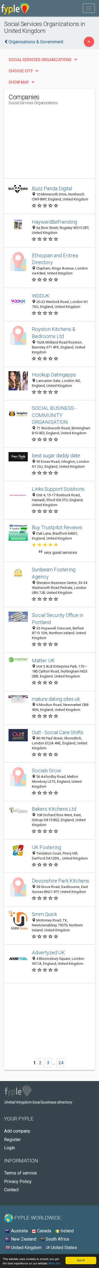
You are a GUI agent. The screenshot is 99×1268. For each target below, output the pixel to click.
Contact (11, 1189)
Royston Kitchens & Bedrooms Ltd (53, 332)
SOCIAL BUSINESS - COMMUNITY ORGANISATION (54, 415)
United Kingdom (26, 1247)
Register (12, 1139)
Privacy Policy (18, 1181)
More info (54, 1263)
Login (9, 1147)
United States (63, 1247)
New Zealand (23, 1239)
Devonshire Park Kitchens (60, 881)
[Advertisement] (50, 144)
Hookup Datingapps (54, 375)
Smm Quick (44, 914)
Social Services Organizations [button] (40, 60)
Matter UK (43, 660)
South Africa (57, 1239)
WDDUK (41, 296)
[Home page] (15, 8)
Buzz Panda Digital (52, 188)
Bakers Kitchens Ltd (54, 809)
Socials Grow (46, 770)
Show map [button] (19, 82)
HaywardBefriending (54, 222)
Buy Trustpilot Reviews (57, 527)
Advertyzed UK (48, 952)
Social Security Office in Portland (57, 618)
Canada (43, 1230)
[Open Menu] (89, 8)
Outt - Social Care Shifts (57, 732)
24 (61, 1062)
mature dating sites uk (56, 699)
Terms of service (20, 1173)
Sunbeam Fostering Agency (53, 573)
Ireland (66, 1230)
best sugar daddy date (56, 455)
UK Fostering (46, 847)
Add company (17, 1131)
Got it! (81, 1260)
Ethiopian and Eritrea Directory (55, 259)
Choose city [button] (21, 71)
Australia (19, 1230)
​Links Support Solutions (58, 489)
